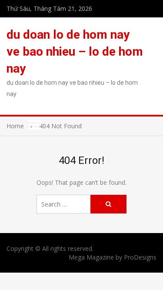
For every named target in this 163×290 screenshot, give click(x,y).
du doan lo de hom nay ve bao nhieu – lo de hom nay (75, 51)
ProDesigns (140, 257)
